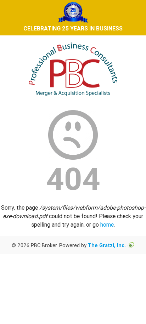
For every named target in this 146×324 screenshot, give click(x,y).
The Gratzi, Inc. (107, 245)
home (107, 224)
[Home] (73, 98)
